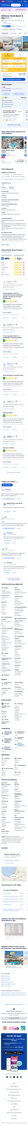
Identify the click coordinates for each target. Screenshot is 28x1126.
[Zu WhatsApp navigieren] (21, 1077)
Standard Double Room (10, 289)
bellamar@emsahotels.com (12, 860)
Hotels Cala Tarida (5, 980)
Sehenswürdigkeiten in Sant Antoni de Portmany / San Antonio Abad (12, 910)
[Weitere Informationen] (18, 73)
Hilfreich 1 (8, 543)
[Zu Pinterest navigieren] (17, 1077)
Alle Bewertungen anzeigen (13, 472)
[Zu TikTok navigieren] (14, 1077)
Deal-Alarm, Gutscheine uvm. (14, 1089)
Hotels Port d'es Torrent (6, 982)
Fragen (25, 33)
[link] (22, 5)
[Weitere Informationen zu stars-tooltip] (10, 18)
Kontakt (19, 1)
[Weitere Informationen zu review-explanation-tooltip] (24, 26)
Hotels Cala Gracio (5, 976)
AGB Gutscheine (14, 1109)
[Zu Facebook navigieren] (7, 1077)
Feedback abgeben (14, 1018)
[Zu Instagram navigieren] (10, 1077)
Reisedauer (5, 64)
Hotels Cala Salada (5, 978)
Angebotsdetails (11, 842)
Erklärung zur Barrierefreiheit (14, 1112)
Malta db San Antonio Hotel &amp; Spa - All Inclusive (13, 995)
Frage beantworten (9, 499)
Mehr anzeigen (5, 244)
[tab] (7, 55)
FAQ (14, 1083)
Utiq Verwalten (14, 1104)
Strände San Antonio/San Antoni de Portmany (11, 896)
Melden (19, 499)
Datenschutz (14, 1098)
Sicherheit (14, 1115)
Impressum (14, 1118)
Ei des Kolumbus (7, 904)
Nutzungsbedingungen (14, 1095)
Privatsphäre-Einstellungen (14, 1101)
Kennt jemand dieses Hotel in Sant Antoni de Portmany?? (14, 993)
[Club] (9, 10)
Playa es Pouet (7, 893)
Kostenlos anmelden (20, 9)
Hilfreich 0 (8, 511)
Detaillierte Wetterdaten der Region (14, 1004)
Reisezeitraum (17, 59)
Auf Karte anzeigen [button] (7, 23)
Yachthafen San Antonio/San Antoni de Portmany (11, 899)
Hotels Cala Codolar (5, 986)
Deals (3, 1)
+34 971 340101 (10, 863)
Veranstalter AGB (14, 1092)
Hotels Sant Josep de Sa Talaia (8, 984)
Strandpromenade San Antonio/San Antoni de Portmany (11, 901)
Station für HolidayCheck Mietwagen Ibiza (21, 744)
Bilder (20, 33)
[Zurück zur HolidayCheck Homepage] (5, 5)
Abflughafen (5, 59)
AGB (14, 1106)
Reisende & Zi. (17, 64)
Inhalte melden (14, 1086)
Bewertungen (13, 33)
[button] (11, 43)
